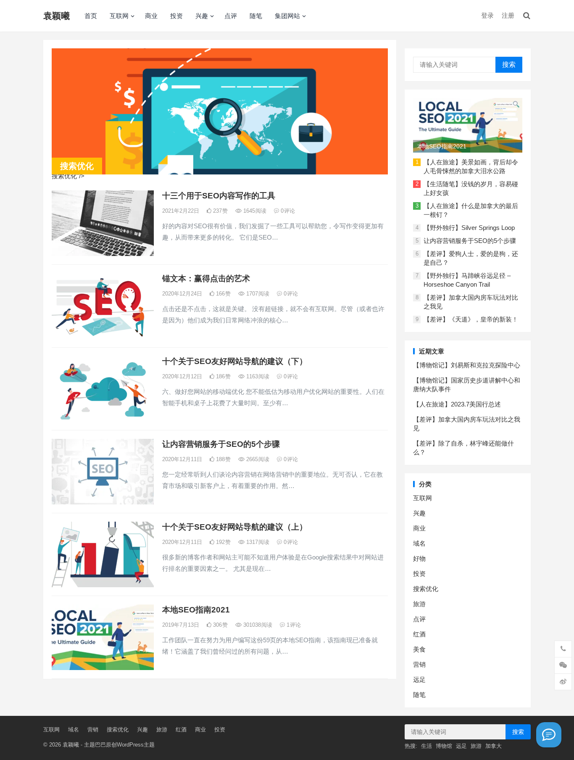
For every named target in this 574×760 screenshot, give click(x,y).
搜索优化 (425, 588)
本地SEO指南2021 (196, 609)
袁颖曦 (56, 16)
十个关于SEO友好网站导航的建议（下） (234, 361)
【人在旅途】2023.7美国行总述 (457, 404)
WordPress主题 (136, 745)
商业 (151, 15)
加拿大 (493, 746)
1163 (257, 376)
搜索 (509, 64)
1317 (257, 542)
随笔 (256, 15)
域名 (419, 543)
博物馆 (444, 746)
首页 (90, 15)
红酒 (419, 634)
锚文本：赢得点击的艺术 (206, 278)
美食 (419, 649)
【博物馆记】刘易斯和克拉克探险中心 (466, 365)
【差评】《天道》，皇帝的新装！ (471, 319)
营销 (419, 664)
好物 (419, 558)
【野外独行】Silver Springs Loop (469, 227)
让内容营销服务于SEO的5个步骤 (221, 444)
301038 (257, 625)
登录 (487, 15)
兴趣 (201, 15)
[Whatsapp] (548, 734)
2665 (257, 459)
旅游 (419, 603)
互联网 (119, 15)
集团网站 (287, 15)
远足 (419, 679)
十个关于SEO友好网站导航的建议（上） (234, 526)
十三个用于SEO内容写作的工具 (218, 195)
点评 (230, 15)
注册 (508, 15)
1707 (257, 293)
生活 (426, 746)
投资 (176, 15)
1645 (254, 211)
